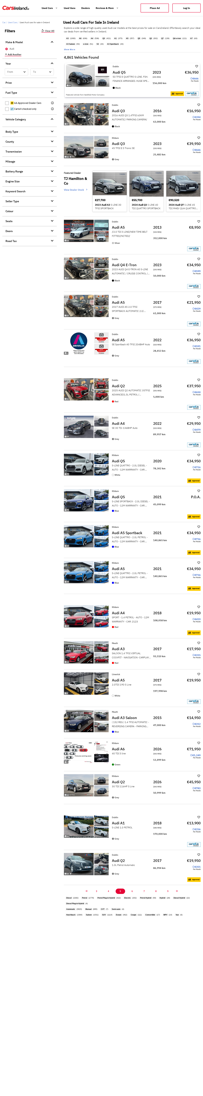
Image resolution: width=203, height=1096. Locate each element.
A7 (191, 38)
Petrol (84, 898)
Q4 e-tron (177, 38)
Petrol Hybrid (145, 898)
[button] (52, 103)
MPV (165, 915)
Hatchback (70, 915)
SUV (104, 915)
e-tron (85, 44)
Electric (127, 898)
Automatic (70, 909)
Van (177, 915)
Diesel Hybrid (179, 898)
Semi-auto (116, 909)
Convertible (150, 915)
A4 (92, 38)
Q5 (139, 38)
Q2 (151, 38)
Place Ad (155, 8)
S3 (98, 44)
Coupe (133, 915)
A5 (127, 38)
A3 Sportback (113, 44)
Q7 (162, 38)
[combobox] (16, 72)
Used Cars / (13, 22)
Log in (186, 8)
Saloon (89, 915)
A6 (80, 38)
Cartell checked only (25, 109)
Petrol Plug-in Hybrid (106, 898)
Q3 (104, 38)
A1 (115, 38)
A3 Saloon (70, 44)
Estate (118, 915)
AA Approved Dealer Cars (27, 103)
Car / (4, 22)
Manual (88, 909)
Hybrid (162, 898)
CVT (102, 909)
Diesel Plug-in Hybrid (75, 904)
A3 (67, 38)
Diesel (69, 898)
